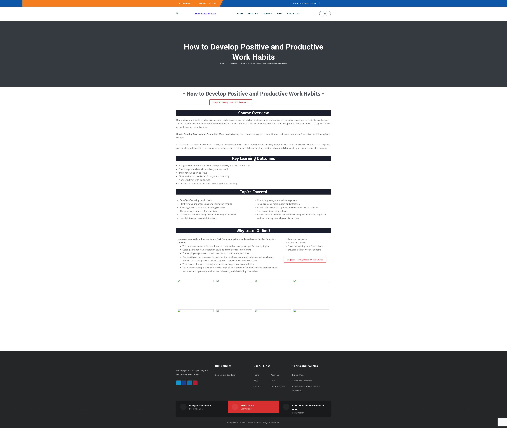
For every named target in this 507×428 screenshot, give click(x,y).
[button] (230, 102)
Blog (255, 380)
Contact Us (258, 386)
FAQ (273, 380)
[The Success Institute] (196, 13)
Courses (233, 63)
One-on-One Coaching (225, 374)
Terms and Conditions (302, 380)
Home (223, 63)
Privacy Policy (298, 374)
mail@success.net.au (200, 405)
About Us (275, 374)
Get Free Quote (278, 386)
